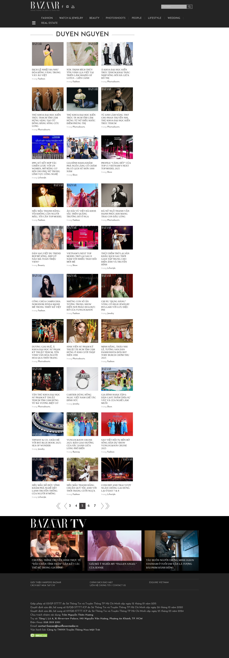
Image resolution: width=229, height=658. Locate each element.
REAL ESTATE (49, 23)
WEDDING (174, 18)
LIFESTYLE (154, 18)
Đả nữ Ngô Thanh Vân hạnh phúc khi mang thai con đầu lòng (115, 214)
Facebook (62, 7)
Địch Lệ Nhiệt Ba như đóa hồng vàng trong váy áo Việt (46, 72)
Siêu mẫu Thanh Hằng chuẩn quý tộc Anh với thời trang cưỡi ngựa (82, 488)
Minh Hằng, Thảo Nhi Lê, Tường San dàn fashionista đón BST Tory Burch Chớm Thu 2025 (115, 352)
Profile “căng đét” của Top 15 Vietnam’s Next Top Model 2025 (116, 166)
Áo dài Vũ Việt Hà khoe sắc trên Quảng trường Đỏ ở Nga (81, 214)
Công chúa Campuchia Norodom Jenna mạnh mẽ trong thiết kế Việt (46, 304)
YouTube (72, 7)
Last (107, 506)
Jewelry (110, 313)
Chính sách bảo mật (101, 583)
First (57, 506)
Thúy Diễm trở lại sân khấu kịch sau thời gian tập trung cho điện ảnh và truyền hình (115, 259)
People (137, 18)
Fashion (47, 18)
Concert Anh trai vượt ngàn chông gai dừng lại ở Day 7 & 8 (116, 488)
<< (64, 506)
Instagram (67, 7)
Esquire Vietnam (159, 583)
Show (75, 175)
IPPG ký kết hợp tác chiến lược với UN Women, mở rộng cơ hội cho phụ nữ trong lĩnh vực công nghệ (46, 168)
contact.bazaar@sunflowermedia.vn (58, 626)
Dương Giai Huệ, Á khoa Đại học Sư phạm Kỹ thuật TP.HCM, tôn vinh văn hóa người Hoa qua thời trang (46, 352)
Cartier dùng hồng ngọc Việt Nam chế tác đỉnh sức (81, 397)
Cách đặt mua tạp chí (42, 585)
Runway (76, 452)
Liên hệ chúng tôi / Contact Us (108, 585)
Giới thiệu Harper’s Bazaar (45, 583)
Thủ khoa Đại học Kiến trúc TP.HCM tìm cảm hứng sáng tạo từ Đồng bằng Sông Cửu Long (46, 120)
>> (101, 506)
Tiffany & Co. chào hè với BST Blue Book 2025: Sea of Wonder (46, 443)
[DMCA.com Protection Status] (38, 635)
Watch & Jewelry (71, 18)
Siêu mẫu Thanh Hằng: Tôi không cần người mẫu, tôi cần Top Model (47, 214)
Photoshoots (115, 18)
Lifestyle (42, 178)
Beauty (94, 18)
